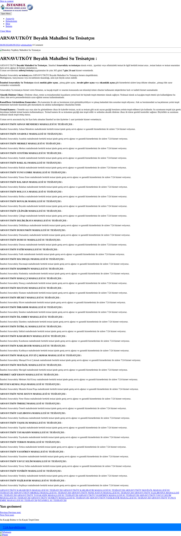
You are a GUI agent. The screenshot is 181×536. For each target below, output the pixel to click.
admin (26, 45)
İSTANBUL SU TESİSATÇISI (52, 500)
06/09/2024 (10, 45)
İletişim (9, 26)
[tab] (6, 13)
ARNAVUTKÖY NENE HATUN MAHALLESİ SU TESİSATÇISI (102, 493)
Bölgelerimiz (11, 21)
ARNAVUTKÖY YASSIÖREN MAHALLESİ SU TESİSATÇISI (109, 495)
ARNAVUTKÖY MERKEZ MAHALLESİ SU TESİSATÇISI (42, 493)
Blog (8, 24)
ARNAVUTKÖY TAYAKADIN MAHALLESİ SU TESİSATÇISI (47, 495)
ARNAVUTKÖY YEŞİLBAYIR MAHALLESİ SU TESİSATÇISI (120, 498)
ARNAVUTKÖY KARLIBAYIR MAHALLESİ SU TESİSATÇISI (94, 490)
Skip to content (6, 1)
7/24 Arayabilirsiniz (14, 527)
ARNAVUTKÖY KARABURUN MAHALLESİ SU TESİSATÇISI (31, 490)
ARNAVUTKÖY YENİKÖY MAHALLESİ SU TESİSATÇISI (60, 498)
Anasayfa (10, 18)
